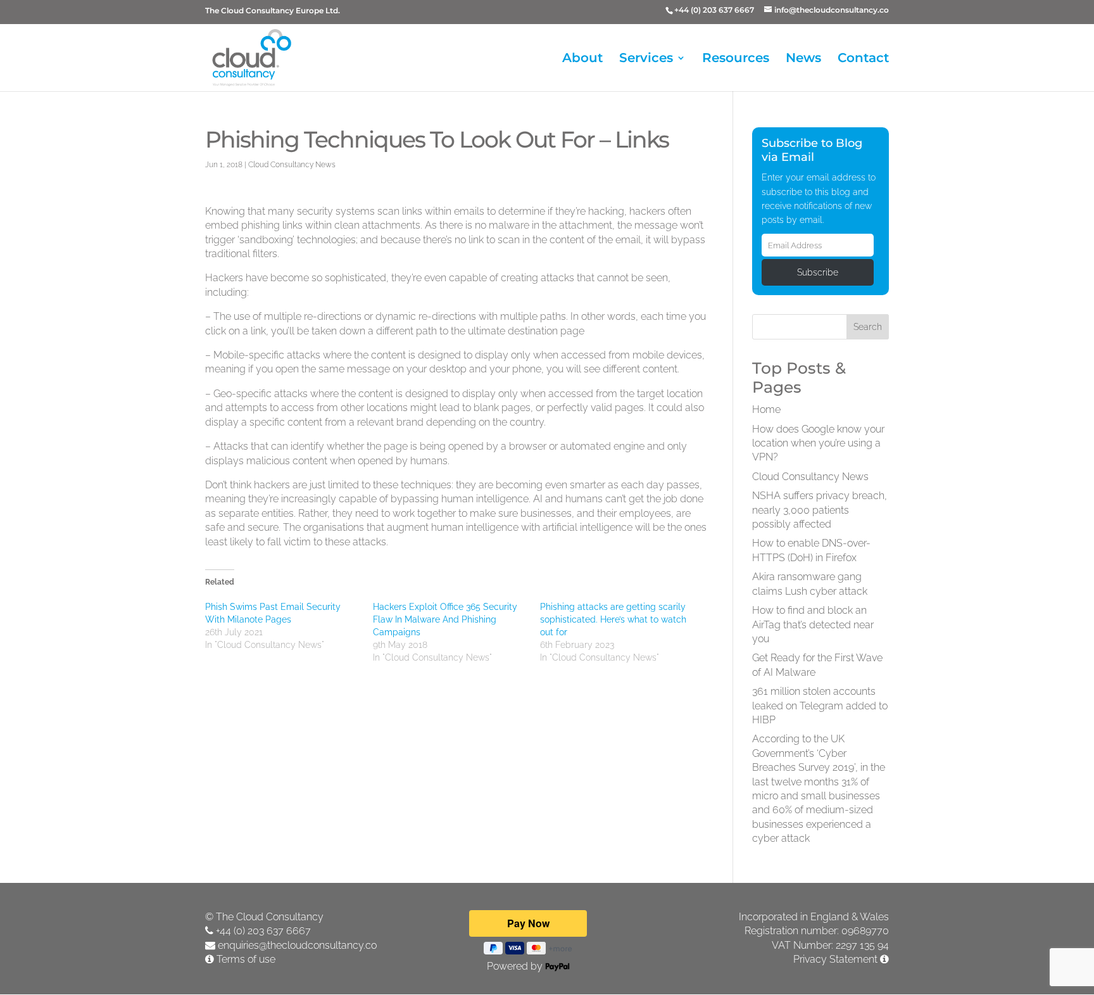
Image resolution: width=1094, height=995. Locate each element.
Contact (863, 59)
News (803, 59)
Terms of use (246, 959)
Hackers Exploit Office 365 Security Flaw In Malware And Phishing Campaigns (445, 619)
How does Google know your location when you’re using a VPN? (818, 443)
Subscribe (817, 272)
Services (646, 59)
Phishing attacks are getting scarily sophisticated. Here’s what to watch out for (613, 619)
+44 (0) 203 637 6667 (263, 931)
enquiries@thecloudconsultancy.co (297, 945)
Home (766, 409)
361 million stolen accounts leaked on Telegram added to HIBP (820, 705)
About (582, 59)
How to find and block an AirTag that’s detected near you (813, 624)
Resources (735, 59)
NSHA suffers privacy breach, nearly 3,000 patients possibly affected (819, 510)
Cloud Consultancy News (292, 164)
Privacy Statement (835, 959)
